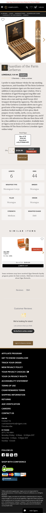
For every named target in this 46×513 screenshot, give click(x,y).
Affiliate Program (12, 353)
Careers (6, 408)
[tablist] (23, 290)
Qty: (6, 150)
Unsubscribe (7, 426)
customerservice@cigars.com (14, 423)
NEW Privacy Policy (12, 367)
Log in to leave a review (23, 343)
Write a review (27, 78)
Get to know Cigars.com (15, 358)
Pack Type (23, 133)
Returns (6, 399)
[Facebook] (3, 455)
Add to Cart (22, 157)
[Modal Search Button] (27, 7)
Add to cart (24, 265)
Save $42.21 (37, 249)
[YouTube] (15, 455)
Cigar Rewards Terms (13, 390)
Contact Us (6, 421)
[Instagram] (7, 455)
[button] (33, 510)
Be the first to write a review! (23, 331)
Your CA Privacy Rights (14, 376)
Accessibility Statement (15, 381)
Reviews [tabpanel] (19, 290)
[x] (11, 454)
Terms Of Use (9, 385)
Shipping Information (13, 394)
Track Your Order (12, 362)
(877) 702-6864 (8, 432)
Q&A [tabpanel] (28, 290)
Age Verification (11, 404)
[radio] (23, 140)
